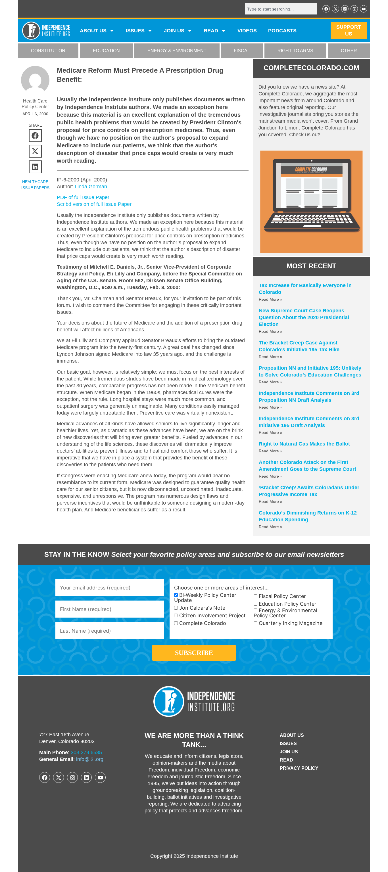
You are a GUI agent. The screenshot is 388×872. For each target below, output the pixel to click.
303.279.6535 (86, 752)
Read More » (270, 299)
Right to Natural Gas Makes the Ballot (304, 444)
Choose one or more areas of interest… (221, 587)
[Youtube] (363, 8)
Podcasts (282, 31)
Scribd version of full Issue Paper (94, 204)
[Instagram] (354, 8)
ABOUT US (93, 31)
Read (286, 760)
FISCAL (242, 50)
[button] (35, 135)
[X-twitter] (335, 8)
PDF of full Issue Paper (83, 197)
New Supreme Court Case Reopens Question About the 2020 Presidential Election (304, 317)
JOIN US (174, 31)
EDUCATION (106, 50)
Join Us (289, 751)
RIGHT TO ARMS (295, 50)
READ (211, 31)
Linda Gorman (91, 186)
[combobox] (281, 8)
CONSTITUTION (48, 50)
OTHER (349, 50)
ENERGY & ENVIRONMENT (176, 50)
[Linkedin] (345, 8)
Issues (135, 31)
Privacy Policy (299, 768)
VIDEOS (247, 31)
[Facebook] (326, 8)
